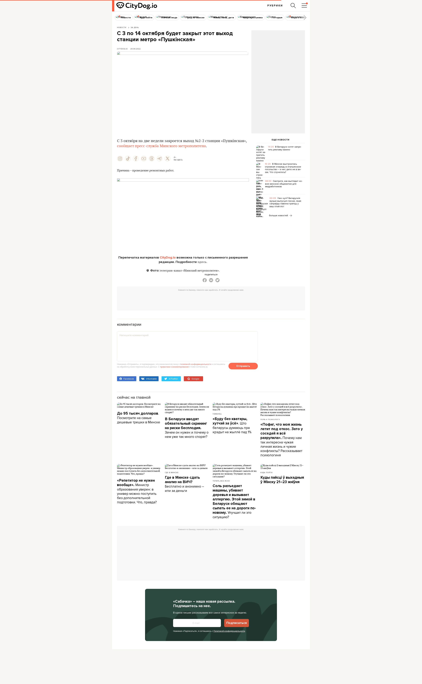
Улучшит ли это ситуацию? (234, 501)
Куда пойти (266, 472)
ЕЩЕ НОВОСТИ (280, 139)
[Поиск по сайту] (293, 5)
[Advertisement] (278, 57)
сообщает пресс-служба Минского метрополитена (161, 146)
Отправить (243, 366)
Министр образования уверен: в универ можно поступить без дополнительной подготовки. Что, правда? (137, 491)
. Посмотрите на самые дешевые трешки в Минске (138, 417)
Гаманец (217, 414)
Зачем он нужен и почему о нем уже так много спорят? (187, 428)
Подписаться (236, 623)
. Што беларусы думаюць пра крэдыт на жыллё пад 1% (232, 425)
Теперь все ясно (221, 481)
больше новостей (279, 215)
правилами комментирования (174, 366)
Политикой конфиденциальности (229, 630)
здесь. (202, 262)
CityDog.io (122, 49)
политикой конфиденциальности (195, 364)
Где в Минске (172, 472)
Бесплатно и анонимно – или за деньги (184, 484)
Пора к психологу (270, 419)
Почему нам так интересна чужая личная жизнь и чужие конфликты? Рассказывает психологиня (281, 439)
